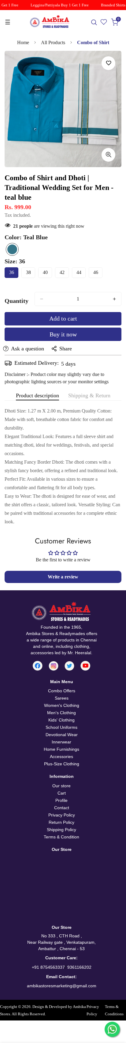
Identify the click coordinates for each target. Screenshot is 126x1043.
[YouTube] (85, 666)
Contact (61, 807)
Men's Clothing (61, 712)
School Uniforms (61, 727)
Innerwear (61, 741)
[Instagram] (53, 666)
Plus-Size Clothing (61, 763)
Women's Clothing (61, 705)
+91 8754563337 (48, 967)
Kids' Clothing (61, 720)
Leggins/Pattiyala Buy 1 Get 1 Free (57, 5)
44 (81, 274)
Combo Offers (61, 690)
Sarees (62, 698)
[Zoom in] (108, 155)
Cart (61, 793)
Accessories (61, 756)
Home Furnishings (61, 749)
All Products (53, 42)
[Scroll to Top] (115, 1011)
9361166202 (79, 967)
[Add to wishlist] (108, 63)
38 (30, 274)
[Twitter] (69, 666)
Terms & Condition (61, 836)
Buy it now (63, 334)
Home (23, 42)
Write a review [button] (63, 576)
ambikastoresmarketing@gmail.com (61, 985)
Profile (61, 800)
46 (97, 274)
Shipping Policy (61, 829)
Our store (61, 785)
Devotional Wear (62, 734)
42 (64, 274)
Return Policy (61, 822)
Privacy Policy (61, 815)
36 (13, 274)
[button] (115, 22)
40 (47, 274)
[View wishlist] (104, 22)
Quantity (16, 300)
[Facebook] (38, 666)
